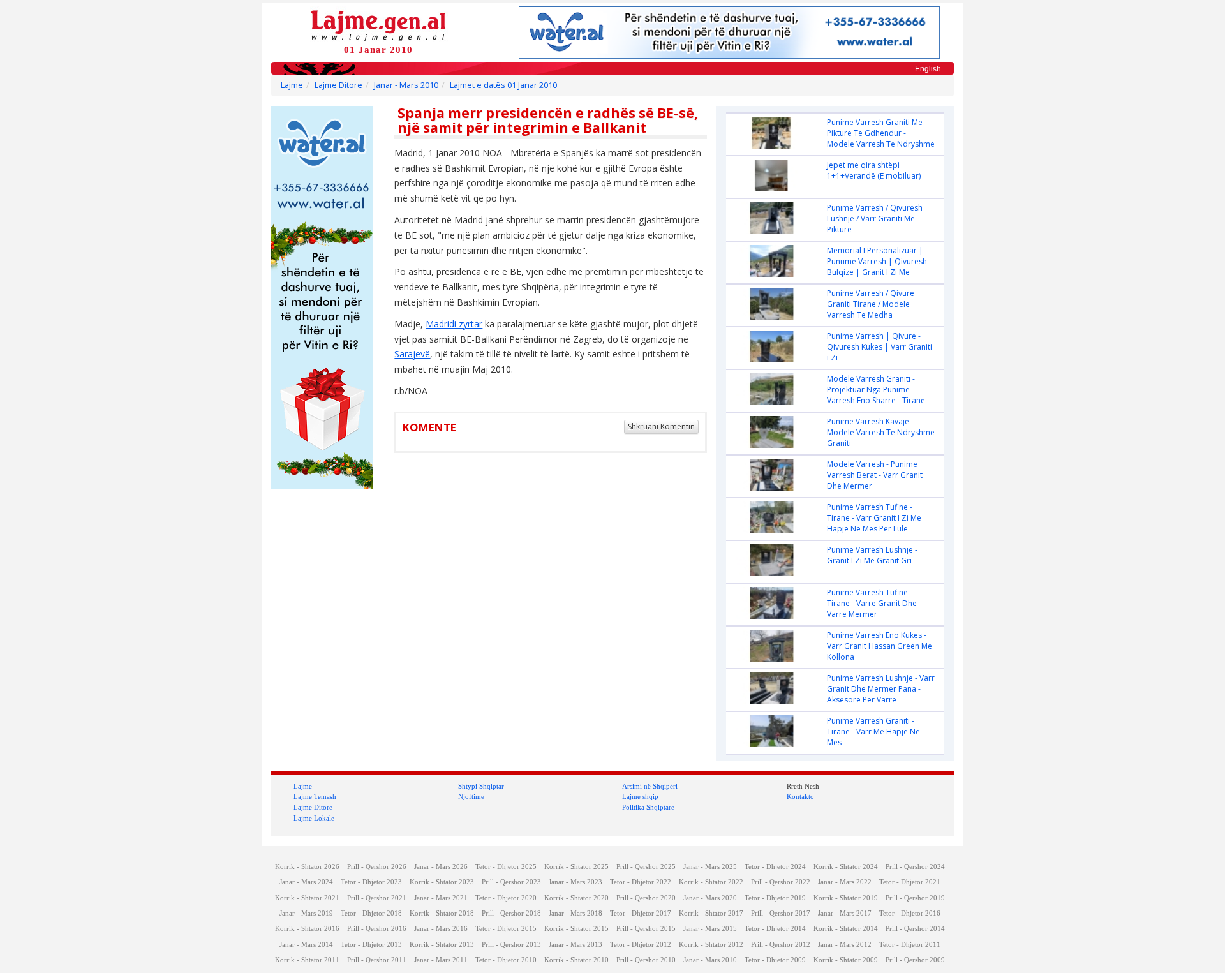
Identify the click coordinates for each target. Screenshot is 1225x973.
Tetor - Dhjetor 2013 (371, 944)
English (928, 68)
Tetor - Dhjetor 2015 (506, 928)
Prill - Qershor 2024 (915, 866)
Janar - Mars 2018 (575, 913)
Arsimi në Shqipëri (650, 786)
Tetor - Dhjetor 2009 (775, 959)
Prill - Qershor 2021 (376, 898)
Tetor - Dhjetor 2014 (775, 928)
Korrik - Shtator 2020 (576, 898)
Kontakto (800, 796)
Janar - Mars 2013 (575, 944)
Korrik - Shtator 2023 (442, 882)
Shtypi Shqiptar (481, 786)
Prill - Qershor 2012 (780, 944)
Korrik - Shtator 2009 (845, 959)
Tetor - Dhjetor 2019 (775, 898)
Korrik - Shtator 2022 (711, 882)
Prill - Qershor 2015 (646, 928)
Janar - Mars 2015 (710, 928)
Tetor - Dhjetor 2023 (371, 882)
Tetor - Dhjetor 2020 (506, 898)
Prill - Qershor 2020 (646, 898)
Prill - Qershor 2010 (646, 959)
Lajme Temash (314, 796)
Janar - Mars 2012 (845, 944)
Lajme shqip (640, 796)
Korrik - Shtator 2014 (845, 928)
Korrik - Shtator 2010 (576, 959)
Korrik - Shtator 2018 (442, 913)
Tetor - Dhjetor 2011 (909, 944)
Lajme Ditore (338, 85)
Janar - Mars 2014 (306, 944)
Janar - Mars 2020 (710, 898)
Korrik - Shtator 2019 (845, 898)
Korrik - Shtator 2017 (711, 913)
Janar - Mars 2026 (441, 866)
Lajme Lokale (313, 818)
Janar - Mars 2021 (441, 898)
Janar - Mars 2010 (406, 85)
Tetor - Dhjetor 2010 (506, 959)
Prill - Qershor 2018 (511, 913)
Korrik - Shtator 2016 (307, 928)
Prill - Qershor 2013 (511, 944)
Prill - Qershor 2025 (646, 866)
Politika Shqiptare (648, 807)
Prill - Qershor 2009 (915, 959)
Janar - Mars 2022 (845, 882)
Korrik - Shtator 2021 (307, 898)
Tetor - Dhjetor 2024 (775, 866)
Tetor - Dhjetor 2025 (506, 866)
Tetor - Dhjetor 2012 (640, 944)
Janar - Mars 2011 (441, 959)
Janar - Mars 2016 (441, 928)
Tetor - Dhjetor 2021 (909, 882)
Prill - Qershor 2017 (780, 913)
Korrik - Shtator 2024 (845, 866)
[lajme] (378, 25)
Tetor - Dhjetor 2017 (640, 913)
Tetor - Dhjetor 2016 (909, 913)
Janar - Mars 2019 (306, 913)
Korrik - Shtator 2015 (576, 928)
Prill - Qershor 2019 (915, 898)
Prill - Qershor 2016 (376, 928)
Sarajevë (412, 354)
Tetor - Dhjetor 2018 (371, 913)
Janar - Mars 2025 (710, 866)
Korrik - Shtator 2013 (442, 944)
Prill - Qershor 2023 (511, 882)
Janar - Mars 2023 (575, 882)
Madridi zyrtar (454, 324)
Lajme (292, 85)
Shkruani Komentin (661, 426)
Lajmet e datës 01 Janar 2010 (503, 85)
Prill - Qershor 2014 (915, 928)
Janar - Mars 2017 (845, 913)
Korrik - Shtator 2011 (307, 959)
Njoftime (471, 796)
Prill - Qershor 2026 (376, 866)
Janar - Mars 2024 (306, 882)
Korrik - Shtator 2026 (307, 866)
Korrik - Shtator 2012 (711, 944)
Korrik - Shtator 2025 (576, 866)
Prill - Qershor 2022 (780, 882)
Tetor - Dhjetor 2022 (640, 882)
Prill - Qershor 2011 (376, 959)
